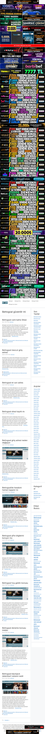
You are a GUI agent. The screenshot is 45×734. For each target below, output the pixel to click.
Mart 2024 (36, 421)
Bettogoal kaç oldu (37, 590)
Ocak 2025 (36, 402)
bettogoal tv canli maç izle (37, 610)
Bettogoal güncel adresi (38, 577)
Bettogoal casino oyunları (38, 551)
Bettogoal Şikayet (26, 301)
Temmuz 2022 (37, 458)
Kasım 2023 (36, 428)
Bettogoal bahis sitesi (38, 527)
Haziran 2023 (37, 437)
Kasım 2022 (36, 450)
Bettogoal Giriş (18, 301)
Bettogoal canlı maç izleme (37, 547)
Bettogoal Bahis (36, 524)
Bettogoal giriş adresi (38, 567)
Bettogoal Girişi (37, 570)
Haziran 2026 (37, 391)
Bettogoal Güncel (37, 575)
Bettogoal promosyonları (37, 603)
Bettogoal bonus (36, 530)
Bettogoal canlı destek (37, 544)
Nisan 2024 (36, 419)
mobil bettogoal (36, 638)
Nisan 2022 (36, 464)
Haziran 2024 (37, 415)
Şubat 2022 (36, 467)
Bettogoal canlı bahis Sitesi (14, 320)
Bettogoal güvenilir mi (11, 340)
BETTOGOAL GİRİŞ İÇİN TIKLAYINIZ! (22, 45)
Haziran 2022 (37, 460)
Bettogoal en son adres (12, 382)
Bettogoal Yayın (37, 328)
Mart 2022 (36, 465)
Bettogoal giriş (37, 564)
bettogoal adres (36, 519)
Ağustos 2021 (37, 478)
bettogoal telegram (37, 605)
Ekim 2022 (36, 452)
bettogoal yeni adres (36, 616)
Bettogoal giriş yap (38, 572)
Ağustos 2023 (37, 434)
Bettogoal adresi (36, 522)
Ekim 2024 (36, 407)
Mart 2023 (36, 443)
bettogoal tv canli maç (37, 608)
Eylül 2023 (36, 432)
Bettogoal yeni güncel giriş (37, 622)
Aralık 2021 (36, 471)
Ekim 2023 (36, 430)
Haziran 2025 (37, 396)
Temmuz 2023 (37, 435)
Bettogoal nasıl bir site (20, 340)
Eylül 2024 (36, 409)
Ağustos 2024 (37, 411)
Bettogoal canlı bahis (37, 536)
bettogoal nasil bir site (37, 594)
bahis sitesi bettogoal (37, 515)
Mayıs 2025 (36, 398)
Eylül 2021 (36, 477)
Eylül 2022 (36, 454)
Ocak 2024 (36, 424)
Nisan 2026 (36, 392)
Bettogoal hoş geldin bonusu (15, 583)
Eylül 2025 (36, 394)
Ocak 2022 (36, 469)
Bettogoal (11, 301)
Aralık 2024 (36, 404)
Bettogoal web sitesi (37, 615)
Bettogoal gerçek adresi (37, 557)
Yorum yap (5, 342)
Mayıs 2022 (36, 462)
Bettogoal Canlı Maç (38, 350)
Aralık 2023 (36, 426)
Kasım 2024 (36, 406)
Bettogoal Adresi (37, 316)
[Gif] (22, 125)
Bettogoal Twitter (35, 301)
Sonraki (7, 720)
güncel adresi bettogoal (38, 637)
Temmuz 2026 (37, 389)
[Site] (22, 76)
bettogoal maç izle (36, 592)
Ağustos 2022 (37, 456)
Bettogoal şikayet (23, 372)
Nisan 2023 (36, 441)
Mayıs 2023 (36, 439)
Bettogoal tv (37, 607)
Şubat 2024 (36, 422)
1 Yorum (4, 620)
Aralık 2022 (36, 449)
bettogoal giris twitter (37, 561)
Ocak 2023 (36, 447)
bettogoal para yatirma (37, 599)
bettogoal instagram (38, 587)
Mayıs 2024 (36, 417)
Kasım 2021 (36, 473)
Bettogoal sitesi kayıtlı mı (13, 411)
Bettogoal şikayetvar (9, 341)
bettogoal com (37, 553)
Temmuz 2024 (37, 413)
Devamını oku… (15, 336)
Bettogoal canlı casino (37, 540)
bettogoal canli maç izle (38, 534)
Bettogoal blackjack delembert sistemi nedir (12, 675)
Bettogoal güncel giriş (37, 581)
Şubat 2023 (36, 445)
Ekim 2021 (36, 475)
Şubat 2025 (36, 400)
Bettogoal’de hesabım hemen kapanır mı (12, 488)
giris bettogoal (36, 634)
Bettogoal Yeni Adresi (13, 304)
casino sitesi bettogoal (37, 633)
